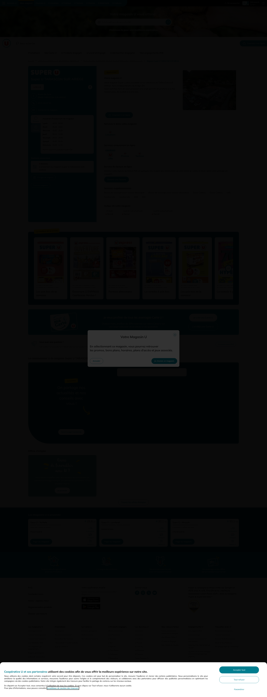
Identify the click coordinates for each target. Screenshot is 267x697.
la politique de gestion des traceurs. (63, 688)
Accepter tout (239, 670)
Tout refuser (239, 679)
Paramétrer (239, 689)
